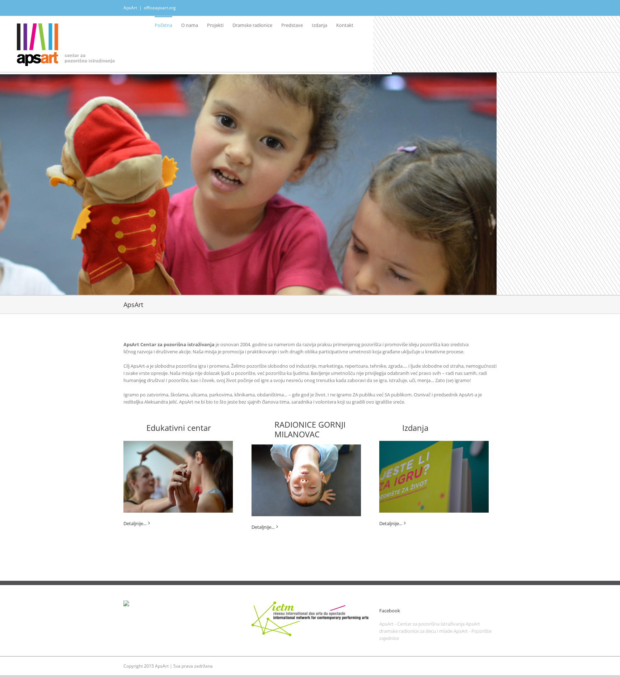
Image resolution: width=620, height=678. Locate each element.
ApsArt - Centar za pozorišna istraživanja (422, 624)
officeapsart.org (160, 8)
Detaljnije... (134, 523)
